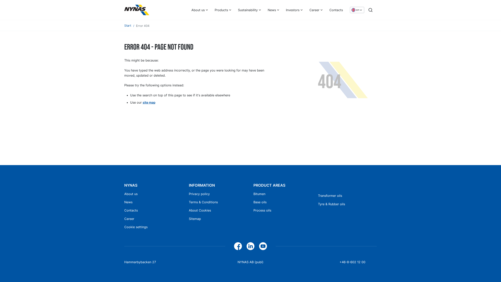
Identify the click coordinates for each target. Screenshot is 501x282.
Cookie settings (136, 227)
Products (221, 10)
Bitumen (259, 194)
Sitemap (195, 219)
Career (314, 10)
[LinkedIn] (250, 246)
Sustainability (248, 10)
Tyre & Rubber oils (331, 204)
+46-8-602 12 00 (352, 262)
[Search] (370, 10)
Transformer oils (330, 196)
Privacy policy (199, 194)
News (272, 10)
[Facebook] (238, 246)
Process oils (262, 210)
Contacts (336, 10)
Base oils (260, 202)
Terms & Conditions (203, 202)
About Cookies (200, 210)
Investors (292, 10)
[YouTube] (263, 246)
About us (198, 10)
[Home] (136, 10)
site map (149, 102)
